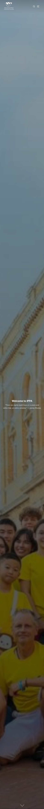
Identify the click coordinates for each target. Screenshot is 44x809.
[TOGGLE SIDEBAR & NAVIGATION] (39, 6)
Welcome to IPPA (22, 400)
